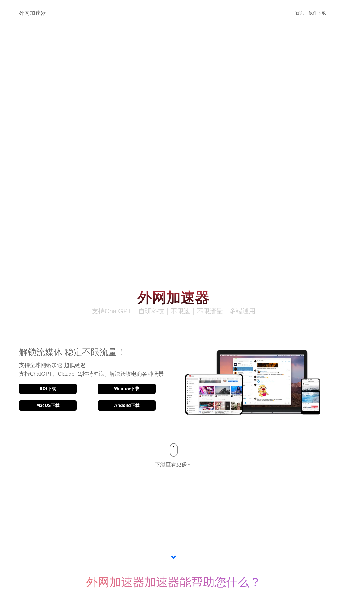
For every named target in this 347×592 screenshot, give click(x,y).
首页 (299, 13)
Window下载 (126, 388)
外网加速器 (32, 13)
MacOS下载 (48, 405)
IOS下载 (48, 388)
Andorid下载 (127, 405)
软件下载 (317, 13)
